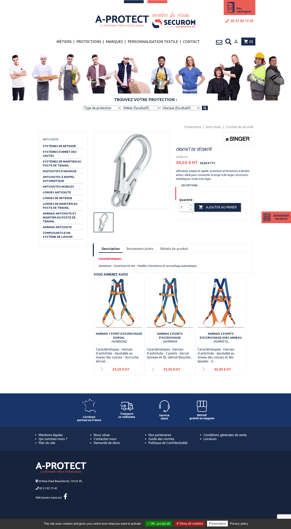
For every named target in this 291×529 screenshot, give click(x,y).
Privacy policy (239, 523)
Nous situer (102, 435)
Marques (114, 41)
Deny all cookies (191, 523)
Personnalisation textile (153, 41)
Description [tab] (111, 248)
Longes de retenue (57, 198)
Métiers (64, 41)
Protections (88, 41)
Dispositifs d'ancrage (60, 171)
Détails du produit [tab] (174, 248)
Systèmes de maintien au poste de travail (62, 163)
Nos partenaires (159, 435)
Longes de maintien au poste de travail (60, 205)
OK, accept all (160, 523)
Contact (191, 41)
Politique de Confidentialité (167, 443)
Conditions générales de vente (225, 435)
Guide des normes (161, 439)
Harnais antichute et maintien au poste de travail (59, 217)
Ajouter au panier (218, 207)
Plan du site (47, 443)
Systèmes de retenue (59, 146)
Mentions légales (51, 435)
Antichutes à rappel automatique (59, 178)
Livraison (210, 439)
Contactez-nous (105, 439)
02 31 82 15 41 (242, 21)
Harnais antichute (57, 227)
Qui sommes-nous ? (53, 439)
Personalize (217, 523)
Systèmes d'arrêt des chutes (60, 153)
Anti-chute (50, 139)
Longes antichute (57, 192)
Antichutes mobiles (58, 186)
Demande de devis (107, 443)
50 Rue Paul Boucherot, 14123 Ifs (60, 481)
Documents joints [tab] (139, 248)
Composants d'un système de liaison (57, 234)
